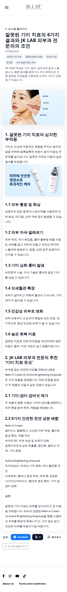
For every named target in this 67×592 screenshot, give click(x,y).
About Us (8, 583)
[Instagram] (10, 576)
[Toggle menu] (6, 7)
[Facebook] (4, 576)
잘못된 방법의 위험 (34, 56)
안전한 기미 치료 (14, 56)
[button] (40, 7)
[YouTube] (17, 576)
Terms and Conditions (32, 583)
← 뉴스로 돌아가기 (16, 29)
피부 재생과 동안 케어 (25, 62)
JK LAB (9, 62)
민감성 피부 (52, 56)
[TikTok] (24, 576)
